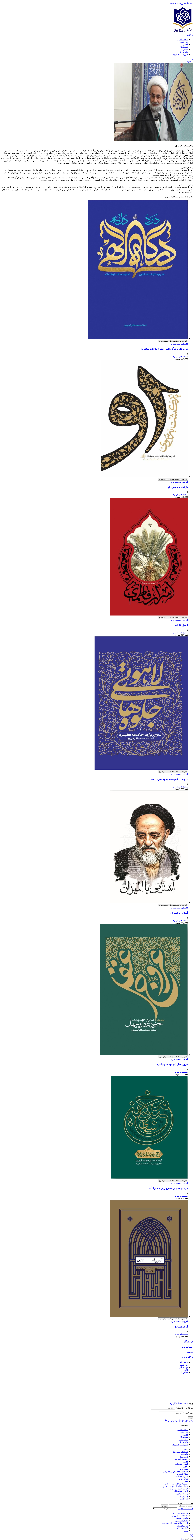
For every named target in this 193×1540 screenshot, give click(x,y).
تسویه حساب (182, 1476)
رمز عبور (188, 1413)
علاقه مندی (187, 1357)
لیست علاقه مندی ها (179, 1489)
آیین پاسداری (181, 1326)
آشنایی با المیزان (179, 912)
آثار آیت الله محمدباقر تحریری (175, 1523)
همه (186, 1531)
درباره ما (184, 1456)
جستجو (164, 1506)
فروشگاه (188, 1341)
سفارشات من (182, 1474)
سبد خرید (184, 1469)
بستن (182, 1539)
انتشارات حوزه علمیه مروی (181, 3)
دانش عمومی (182, 1518)
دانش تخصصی (181, 1521)
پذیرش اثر (183, 1442)
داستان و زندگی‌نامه (179, 1516)
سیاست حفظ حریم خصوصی (175, 1471)
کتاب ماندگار (182, 1528)
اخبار (186, 1434)
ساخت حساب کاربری (179, 1403)
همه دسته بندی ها (180, 1513)
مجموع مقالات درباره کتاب (176, 1484)
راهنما (185, 1466)
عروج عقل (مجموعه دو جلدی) (172, 1064)
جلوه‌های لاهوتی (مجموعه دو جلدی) (169, 779)
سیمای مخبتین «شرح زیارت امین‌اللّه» (168, 1188)
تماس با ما (183, 1439)
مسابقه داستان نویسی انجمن (175, 1486)
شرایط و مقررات (180, 1451)
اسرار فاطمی (181, 625)
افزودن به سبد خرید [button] (179, 344)
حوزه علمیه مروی (180, 1444)
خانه (186, 1449)
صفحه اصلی (182, 1429)
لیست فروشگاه (181, 1491)
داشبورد (184, 1454)
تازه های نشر (182, 1526)
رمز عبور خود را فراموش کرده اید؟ (177, 1420)
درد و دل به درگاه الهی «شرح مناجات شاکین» (164, 348)
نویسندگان (183, 1437)
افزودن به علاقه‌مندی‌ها (178, 341)
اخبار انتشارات (181, 1464)
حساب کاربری (181, 1459)
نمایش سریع (163, 341)
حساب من (187, 1346)
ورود (190, 1418)
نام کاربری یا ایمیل (184, 1408)
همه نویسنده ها (181, 1494)
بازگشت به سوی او (178, 487)
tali (186, 1481)
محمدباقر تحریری (180, 356)
